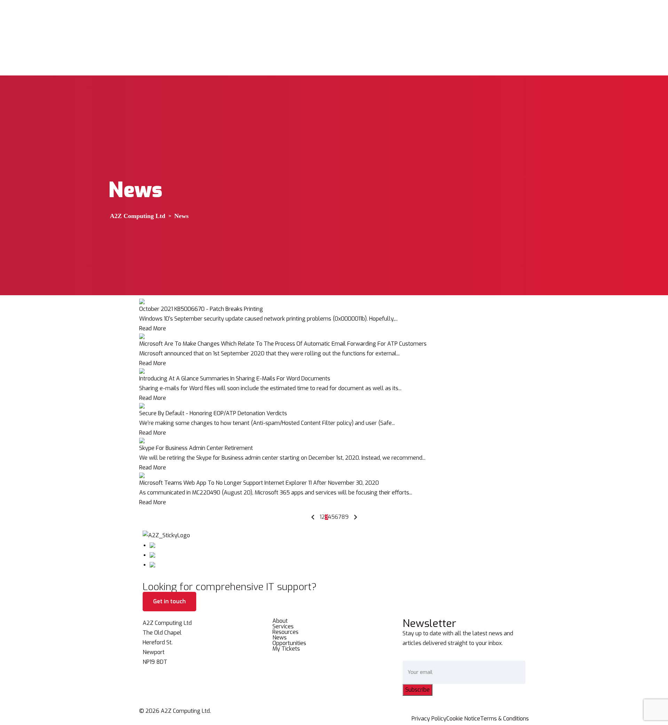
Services (283, 626)
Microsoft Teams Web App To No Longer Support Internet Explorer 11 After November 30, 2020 (259, 482)
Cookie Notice (463, 719)
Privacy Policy (429, 719)
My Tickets (286, 649)
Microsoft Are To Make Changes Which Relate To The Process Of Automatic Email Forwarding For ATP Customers (283, 343)
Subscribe (417, 689)
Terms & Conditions (504, 719)
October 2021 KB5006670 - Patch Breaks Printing (201, 309)
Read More (152, 328)
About (280, 621)
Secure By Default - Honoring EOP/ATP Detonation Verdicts (213, 413)
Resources (285, 632)
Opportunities (289, 643)
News (279, 638)
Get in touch (169, 601)
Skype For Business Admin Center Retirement (196, 448)
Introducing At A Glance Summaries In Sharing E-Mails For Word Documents (234, 378)
